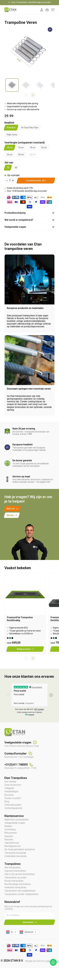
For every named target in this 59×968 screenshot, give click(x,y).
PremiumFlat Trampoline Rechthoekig (20, 619)
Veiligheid (9, 788)
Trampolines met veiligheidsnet (19, 890)
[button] (33, 95)
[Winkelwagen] (47, 9)
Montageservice (12, 846)
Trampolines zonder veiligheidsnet (21, 894)
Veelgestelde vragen (14, 823)
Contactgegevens (13, 808)
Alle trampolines (12, 867)
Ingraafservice (11, 842)
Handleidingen (11, 791)
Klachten (8, 839)
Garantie (8, 836)
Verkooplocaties (12, 804)
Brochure (9, 795)
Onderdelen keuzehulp (15, 856)
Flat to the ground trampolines (19, 874)
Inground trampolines (15, 870)
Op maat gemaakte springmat (19, 849)
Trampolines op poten (15, 877)
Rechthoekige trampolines (17, 884)
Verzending (10, 829)
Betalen (8, 826)
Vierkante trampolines (15, 887)
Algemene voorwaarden (16, 819)
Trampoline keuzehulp (15, 853)
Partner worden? (12, 798)
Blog (6, 801)
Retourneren (10, 832)
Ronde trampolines (13, 880)
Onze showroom (12, 784)
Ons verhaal (10, 781)
